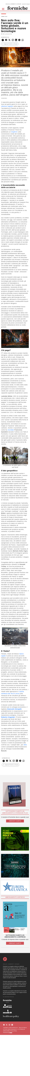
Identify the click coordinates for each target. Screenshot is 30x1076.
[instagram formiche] (9, 1025)
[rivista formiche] (15, 918)
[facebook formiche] (4, 1025)
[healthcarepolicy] (15, 1016)
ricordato (11, 430)
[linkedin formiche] (12, 1025)
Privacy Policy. (13, 1030)
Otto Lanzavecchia (7, 34)
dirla (25, 745)
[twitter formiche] (6, 1025)
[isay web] (10, 1032)
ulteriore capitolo (7, 106)
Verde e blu (4, 16)
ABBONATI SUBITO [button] (15, 821)
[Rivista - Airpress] (15, 1006)
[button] (3, 8)
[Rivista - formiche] (15, 1000)
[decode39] (15, 1011)
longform (14, 132)
